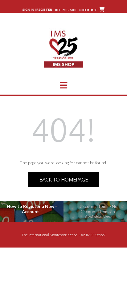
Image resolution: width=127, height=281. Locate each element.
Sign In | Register (37, 9)
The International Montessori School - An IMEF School (63, 234)
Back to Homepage (63, 180)
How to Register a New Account (30, 209)
